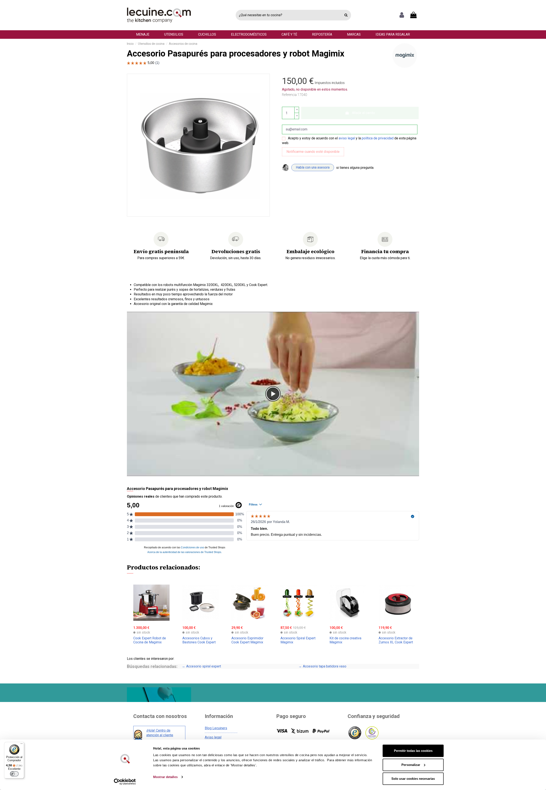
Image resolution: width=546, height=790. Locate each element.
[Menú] (21, 744)
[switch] (14, 773)
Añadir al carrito (363, 113)
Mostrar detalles (165, 777)
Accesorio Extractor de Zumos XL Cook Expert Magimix (396, 642)
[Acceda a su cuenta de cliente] (402, 15)
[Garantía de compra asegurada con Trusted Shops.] (355, 733)
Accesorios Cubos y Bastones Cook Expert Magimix (199, 642)
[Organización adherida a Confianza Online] (372, 733)
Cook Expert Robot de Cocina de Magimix (149, 640)
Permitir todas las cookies (413, 750)
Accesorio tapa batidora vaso (241, 666)
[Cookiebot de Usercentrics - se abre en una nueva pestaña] (125, 781)
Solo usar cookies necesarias (413, 778)
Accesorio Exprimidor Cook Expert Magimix (247, 640)
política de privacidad (378, 138)
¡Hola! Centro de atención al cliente (159, 732)
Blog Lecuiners (216, 728)
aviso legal (347, 138)
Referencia (289, 95)
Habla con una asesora (313, 167)
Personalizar (410, 765)
